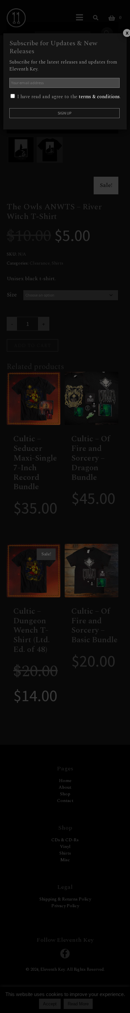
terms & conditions (99, 96)
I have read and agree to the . (68, 96)
